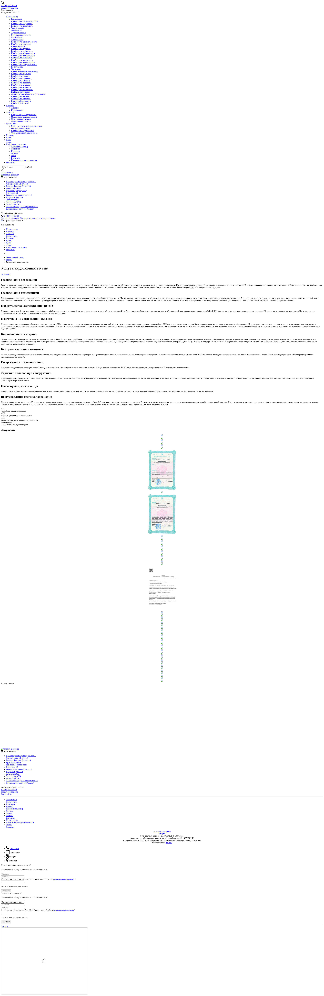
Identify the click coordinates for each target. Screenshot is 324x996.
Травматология (17, 28)
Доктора (9, 811)
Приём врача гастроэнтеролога (24, 21)
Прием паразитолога (20, 103)
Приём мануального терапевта (24, 71)
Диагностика (11, 124)
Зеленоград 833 (12, 200)
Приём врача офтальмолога (23, 53)
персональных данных (64, 879)
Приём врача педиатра (21, 49)
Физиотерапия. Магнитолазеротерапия (28, 94)
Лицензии (15, 149)
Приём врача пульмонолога (23, 62)
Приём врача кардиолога (22, 24)
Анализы (10, 105)
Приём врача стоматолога (22, 51)
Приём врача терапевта (21, 74)
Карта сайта (6, 794)
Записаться (6, 274)
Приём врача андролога (21, 78)
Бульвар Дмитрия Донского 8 (18, 186)
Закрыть (4, 926)
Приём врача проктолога (22, 26)
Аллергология (17, 39)
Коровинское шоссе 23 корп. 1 (19, 195)
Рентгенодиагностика (20, 128)
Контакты (10, 162)
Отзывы (14, 153)
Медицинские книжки (21, 121)
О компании (11, 800)
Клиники (10, 135)
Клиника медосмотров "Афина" (20, 209)
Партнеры (15, 151)
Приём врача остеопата (21, 87)
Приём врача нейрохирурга (23, 55)
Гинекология (16, 19)
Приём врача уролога (20, 76)
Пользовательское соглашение (24, 160)
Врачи (8, 137)
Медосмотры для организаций (24, 117)
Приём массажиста (19, 46)
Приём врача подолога (21, 83)
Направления (12, 17)
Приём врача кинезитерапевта (24, 42)
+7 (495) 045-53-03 (9, 6)
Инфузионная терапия (20, 92)
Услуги (9, 813)
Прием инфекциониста (21, 101)
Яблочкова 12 (12, 193)
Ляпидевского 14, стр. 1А (17, 184)
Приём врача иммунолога (22, 60)
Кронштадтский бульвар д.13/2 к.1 (21, 181)
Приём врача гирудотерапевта (24, 64)
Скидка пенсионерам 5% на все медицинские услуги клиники (28, 218)
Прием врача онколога (21, 96)
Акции (9, 142)
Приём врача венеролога (21, 58)
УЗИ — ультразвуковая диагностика (26, 126)
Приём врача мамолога (21, 44)
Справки (10, 112)
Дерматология (17, 37)
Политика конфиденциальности (20, 822)
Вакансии (15, 158)
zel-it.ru (169, 843)
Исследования (17, 110)
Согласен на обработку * (39, 879)
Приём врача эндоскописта (22, 130)
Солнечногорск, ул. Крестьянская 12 (22, 206)
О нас (13, 156)
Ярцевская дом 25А (14, 197)
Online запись (7, 172)
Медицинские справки (21, 119)
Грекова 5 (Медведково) (16, 191)
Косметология (17, 67)
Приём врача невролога (21, 85)
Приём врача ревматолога (22, 90)
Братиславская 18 (13, 188)
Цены (8, 140)
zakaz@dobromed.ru (9, 8)
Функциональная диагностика (24, 133)
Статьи (9, 825)
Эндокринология (18, 33)
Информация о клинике (16, 144)
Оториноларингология (21, 35)
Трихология (16, 69)
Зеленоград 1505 (13, 204)
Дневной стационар (19, 146)
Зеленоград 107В (13, 202)
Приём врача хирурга (20, 80)
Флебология (16, 30)
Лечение (9, 806)
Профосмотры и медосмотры (23, 115)
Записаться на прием (162, 831)
